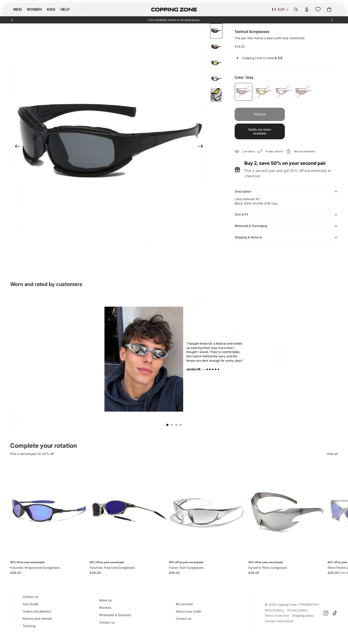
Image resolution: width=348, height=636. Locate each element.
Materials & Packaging (251, 226)
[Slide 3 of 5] (216, 63)
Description (243, 191)
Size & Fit (241, 214)
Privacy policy (297, 610)
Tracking (29, 626)
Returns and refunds (37, 618)
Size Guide (30, 604)
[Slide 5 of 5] (216, 95)
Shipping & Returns (248, 237)
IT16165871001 (308, 604)
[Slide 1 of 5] (216, 31)
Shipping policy (303, 615)
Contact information (279, 621)
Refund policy (274, 610)
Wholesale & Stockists (115, 615)
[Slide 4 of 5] (216, 79)
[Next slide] (332, 19)
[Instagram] (326, 613)
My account (184, 604)
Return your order (189, 611)
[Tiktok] (335, 613)
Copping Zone (286, 604)
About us (105, 600)
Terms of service (277, 615)
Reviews (105, 608)
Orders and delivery (37, 611)
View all (332, 454)
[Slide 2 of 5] (216, 47)
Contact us (30, 597)
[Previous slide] (12, 19)
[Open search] (296, 9)
